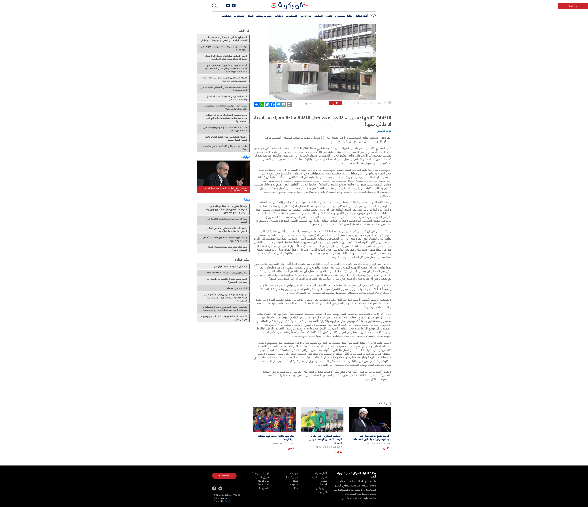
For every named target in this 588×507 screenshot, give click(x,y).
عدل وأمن (305, 15)
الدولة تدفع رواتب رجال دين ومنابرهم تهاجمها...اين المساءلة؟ (371, 437)
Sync (227, 501)
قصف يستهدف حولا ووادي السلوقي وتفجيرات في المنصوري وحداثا (224, 88)
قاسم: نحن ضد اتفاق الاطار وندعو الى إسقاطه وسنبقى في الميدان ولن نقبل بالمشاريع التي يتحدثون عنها (226, 118)
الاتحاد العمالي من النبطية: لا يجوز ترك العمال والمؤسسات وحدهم (227, 98)
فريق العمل (262, 476)
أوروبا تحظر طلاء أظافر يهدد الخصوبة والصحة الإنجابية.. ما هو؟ (227, 248)
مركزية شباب (264, 15)
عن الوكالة (263, 480)
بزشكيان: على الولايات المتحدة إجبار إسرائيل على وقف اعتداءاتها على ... (225, 189)
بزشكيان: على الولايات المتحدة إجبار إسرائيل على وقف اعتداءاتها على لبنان (225, 107)
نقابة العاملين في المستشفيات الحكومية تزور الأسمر (227, 220)
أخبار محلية (362, 15)
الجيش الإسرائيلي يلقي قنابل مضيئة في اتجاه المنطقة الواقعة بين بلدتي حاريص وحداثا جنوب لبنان (224, 39)
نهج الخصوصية (260, 473)
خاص (329, 15)
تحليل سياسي (343, 15)
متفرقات (239, 15)
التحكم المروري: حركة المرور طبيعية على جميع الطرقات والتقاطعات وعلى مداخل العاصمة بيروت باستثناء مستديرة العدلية (225, 68)
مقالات (226, 15)
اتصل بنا (264, 488)
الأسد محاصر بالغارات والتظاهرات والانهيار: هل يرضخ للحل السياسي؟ (226, 280)
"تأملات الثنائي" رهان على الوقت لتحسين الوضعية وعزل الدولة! (325, 439)
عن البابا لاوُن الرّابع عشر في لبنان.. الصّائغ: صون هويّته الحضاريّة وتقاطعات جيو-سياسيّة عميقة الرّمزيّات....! (225, 297)
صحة (250, 15)
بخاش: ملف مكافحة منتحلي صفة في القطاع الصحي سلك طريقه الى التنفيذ (227, 230)
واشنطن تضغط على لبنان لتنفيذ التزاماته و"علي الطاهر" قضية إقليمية (225, 138)
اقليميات (291, 15)
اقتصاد (319, 15)
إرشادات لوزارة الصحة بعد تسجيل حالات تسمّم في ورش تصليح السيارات (225, 239)
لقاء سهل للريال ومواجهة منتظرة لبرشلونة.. (276, 437)
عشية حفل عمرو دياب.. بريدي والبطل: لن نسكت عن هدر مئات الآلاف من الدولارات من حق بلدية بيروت (224, 308)
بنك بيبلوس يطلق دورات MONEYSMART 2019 (225, 272)
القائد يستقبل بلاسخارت (236, 288)
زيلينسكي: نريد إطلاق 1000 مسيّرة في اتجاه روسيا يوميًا (224, 148)
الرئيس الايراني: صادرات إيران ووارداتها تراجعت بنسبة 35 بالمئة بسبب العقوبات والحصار (226, 57)
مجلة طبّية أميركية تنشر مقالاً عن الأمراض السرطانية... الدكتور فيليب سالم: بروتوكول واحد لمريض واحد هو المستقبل (226, 209)
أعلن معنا (263, 484)
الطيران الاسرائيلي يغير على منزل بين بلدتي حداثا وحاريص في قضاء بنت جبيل (224, 79)
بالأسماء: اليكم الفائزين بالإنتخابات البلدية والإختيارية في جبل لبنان (224, 318)
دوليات (279, 15)
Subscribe (224, 476)
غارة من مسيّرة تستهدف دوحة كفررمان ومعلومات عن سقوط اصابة (224, 48)
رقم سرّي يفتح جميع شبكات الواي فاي (230, 266)
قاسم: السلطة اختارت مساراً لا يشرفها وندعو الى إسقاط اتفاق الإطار (225, 129)
